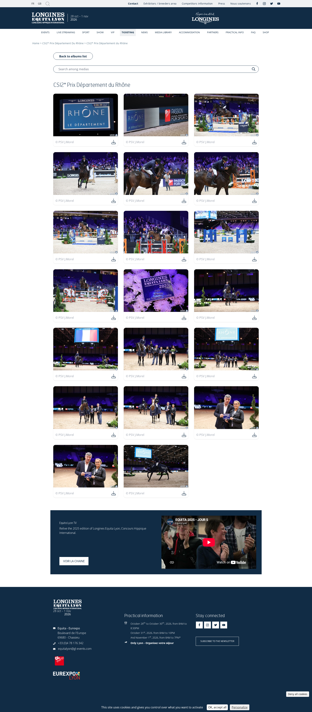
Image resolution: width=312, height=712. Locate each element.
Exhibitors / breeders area (160, 3)
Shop (266, 32)
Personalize (240, 707)
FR (32, 3)
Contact (133, 3)
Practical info (235, 32)
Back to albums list (73, 56)
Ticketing (128, 32)
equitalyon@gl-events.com (75, 649)
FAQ (253, 32)
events (45, 32)
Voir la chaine (74, 561)
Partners (212, 32)
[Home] (49, 18)
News (144, 32)
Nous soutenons (240, 3)
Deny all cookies (297, 694)
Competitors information (197, 3)
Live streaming (66, 32)
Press (221, 3)
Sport (85, 32)
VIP (112, 32)
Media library (163, 32)
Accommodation (189, 32)
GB (39, 3)
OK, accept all (217, 707)
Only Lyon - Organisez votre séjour (152, 643)
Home (35, 43)
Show (100, 32)
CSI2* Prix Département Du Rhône (63, 43)
